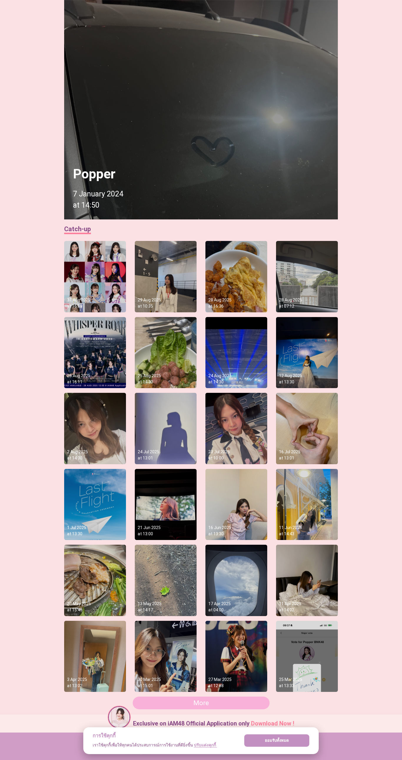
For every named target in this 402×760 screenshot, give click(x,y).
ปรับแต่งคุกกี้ (205, 745)
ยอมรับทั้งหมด (277, 740)
